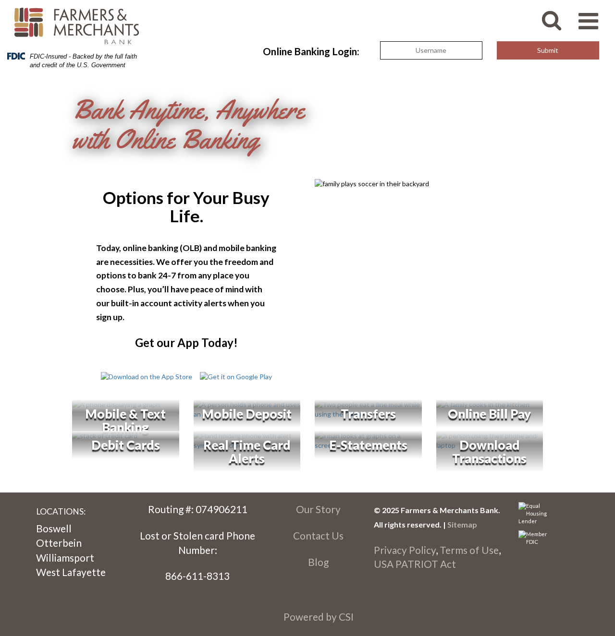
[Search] (559, 15)
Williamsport (65, 558)
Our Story (318, 509)
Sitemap (462, 524)
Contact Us (318, 535)
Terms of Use (469, 550)
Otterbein (59, 543)
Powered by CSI (318, 617)
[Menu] (593, 16)
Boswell (54, 528)
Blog (318, 562)
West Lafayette (71, 572)
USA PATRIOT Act (415, 564)
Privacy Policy (405, 550)
